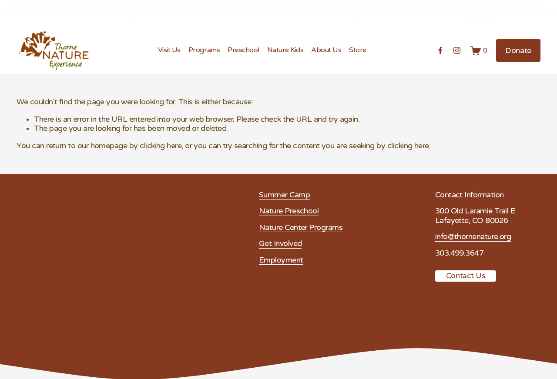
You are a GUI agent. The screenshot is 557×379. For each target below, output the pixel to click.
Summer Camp (284, 194)
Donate (518, 50)
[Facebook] (440, 50)
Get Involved (280, 243)
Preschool (243, 50)
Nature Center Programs (300, 227)
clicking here (160, 145)
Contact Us (466, 275)
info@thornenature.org (473, 236)
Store (357, 50)
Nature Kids (285, 50)
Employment (281, 260)
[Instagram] (457, 50)
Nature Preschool (289, 211)
